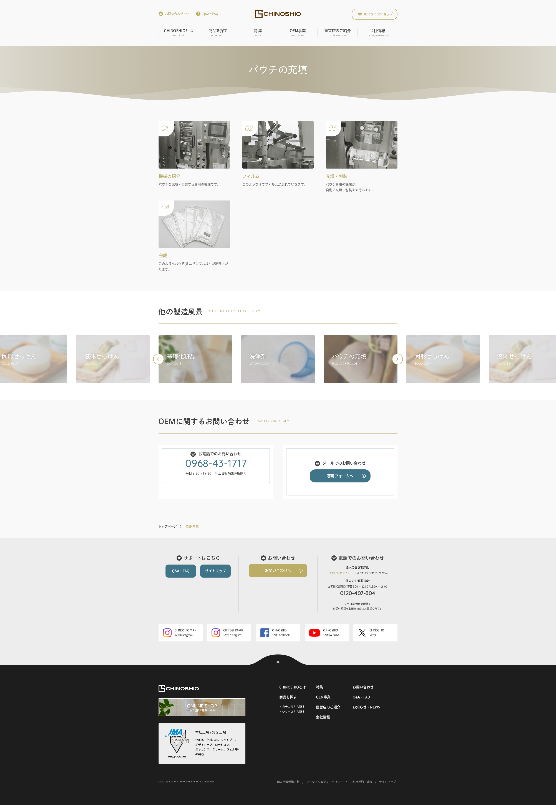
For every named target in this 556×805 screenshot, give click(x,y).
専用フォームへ (340, 476)
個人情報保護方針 (288, 781)
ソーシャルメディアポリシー (324, 781)
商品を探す (218, 33)
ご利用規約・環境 (361, 781)
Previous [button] (158, 359)
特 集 (258, 33)
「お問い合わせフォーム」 (342, 573)
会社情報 (377, 33)
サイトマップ (215, 571)
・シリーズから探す (292, 711)
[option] (113, 359)
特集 (319, 687)
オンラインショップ (378, 14)
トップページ (168, 526)
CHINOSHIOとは (178, 33)
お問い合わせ (178, 13)
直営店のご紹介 (337, 33)
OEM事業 (298, 33)
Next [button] (397, 359)
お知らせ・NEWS (366, 707)
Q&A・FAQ (210, 13)
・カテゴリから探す (292, 706)
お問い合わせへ (278, 570)
